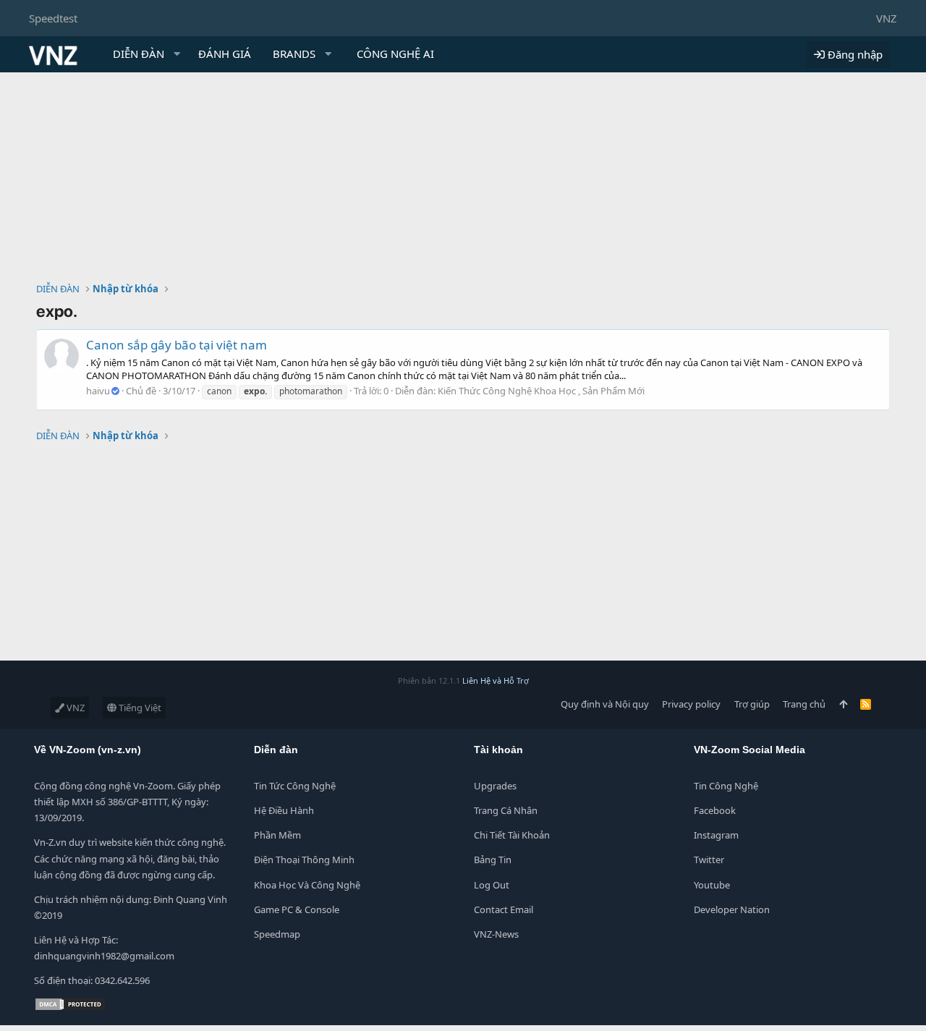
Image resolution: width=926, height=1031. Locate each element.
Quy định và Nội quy (605, 703)
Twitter (709, 859)
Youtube (712, 884)
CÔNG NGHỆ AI (395, 53)
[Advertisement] (463, 181)
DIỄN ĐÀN (138, 53)
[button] (177, 54)
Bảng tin (492, 859)
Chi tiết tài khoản (512, 834)
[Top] (843, 704)
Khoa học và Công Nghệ (307, 884)
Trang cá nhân (506, 810)
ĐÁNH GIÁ (224, 53)
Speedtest (53, 18)
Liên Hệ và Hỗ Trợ (495, 680)
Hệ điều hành (284, 810)
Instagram (716, 834)
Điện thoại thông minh (304, 859)
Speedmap (277, 934)
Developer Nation (732, 909)
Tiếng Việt (138, 707)
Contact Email (503, 909)
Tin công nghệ (726, 785)
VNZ (886, 18)
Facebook (715, 810)
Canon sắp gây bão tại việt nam (176, 344)
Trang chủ (804, 703)
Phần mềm (277, 834)
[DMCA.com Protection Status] (70, 1007)
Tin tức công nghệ (295, 785)
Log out (491, 884)
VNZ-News (496, 934)
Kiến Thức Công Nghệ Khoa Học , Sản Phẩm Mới (541, 390)
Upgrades (495, 785)
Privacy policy (691, 703)
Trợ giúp (752, 703)
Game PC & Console (296, 909)
